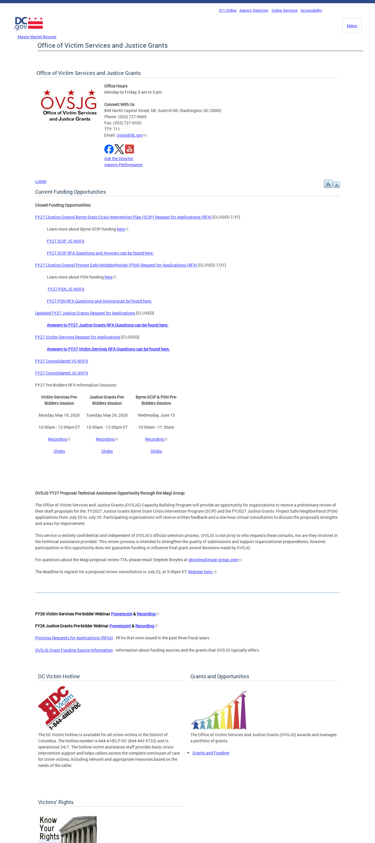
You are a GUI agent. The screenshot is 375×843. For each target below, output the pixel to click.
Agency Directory (253, 10)
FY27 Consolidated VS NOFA (61, 361)
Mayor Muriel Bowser (37, 37)
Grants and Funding (210, 753)
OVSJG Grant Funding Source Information (74, 650)
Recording (57, 439)
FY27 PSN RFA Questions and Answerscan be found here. (99, 301)
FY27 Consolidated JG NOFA (61, 373)
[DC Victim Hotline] (59, 728)
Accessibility (311, 10)
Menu (352, 25)
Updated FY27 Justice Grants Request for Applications (85, 313)
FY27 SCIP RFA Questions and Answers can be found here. (100, 253)
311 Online (227, 10)
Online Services (285, 10)
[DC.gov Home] (28, 32)
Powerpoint (121, 614)
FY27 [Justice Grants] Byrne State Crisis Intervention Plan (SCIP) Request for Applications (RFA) (123, 217)
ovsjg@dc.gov (130, 135)
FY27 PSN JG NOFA (66, 289)
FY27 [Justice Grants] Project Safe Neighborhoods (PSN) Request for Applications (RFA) (116, 265)
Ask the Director (118, 158)
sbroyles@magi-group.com (213, 559)
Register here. (200, 571)
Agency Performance (123, 164)
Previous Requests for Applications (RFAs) (74, 638)
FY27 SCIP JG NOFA (65, 241)
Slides (59, 451)
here (121, 229)
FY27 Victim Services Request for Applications (77, 337)
